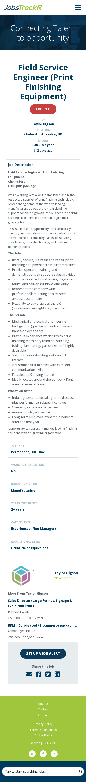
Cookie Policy (43, 735)
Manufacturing (23, 490)
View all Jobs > (64, 578)
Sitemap (43, 715)
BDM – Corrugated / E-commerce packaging (42, 625)
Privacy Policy (43, 724)
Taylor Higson (43, 124)
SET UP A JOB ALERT (43, 653)
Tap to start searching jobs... (26, 771)
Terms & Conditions (43, 730)
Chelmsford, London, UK (43, 134)
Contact (43, 709)
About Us (43, 704)
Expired (43, 109)
